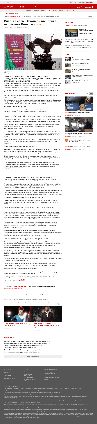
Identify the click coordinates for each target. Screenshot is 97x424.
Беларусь (23, 299)
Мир (48, 11)
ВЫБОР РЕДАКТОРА (70, 93)
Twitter (8, 372)
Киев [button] (5, 7)
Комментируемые (82, 25)
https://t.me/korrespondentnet (13, 288)
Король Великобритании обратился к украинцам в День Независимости (28, 350)
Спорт (61, 11)
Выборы (19, 299)
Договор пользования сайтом (51, 369)
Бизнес (55, 11)
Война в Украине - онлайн (52, 16)
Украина (36, 11)
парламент (45, 299)
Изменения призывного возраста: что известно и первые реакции (81, 58)
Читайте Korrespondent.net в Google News (33, 295)
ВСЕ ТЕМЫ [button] (89, 16)
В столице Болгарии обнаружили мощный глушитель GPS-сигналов (27, 341)
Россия (16, 13)
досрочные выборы (37, 299)
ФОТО (76, 2)
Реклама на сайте (28, 372)
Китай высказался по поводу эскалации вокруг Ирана (22, 352)
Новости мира (69, 22)
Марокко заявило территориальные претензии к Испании (23, 345)
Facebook (8, 369)
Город (43, 11)
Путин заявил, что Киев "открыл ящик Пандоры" (21, 347)
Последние (67, 25)
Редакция (46, 379)
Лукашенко (29, 299)
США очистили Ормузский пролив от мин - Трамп (79, 39)
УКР (8, 2)
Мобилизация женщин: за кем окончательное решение (80, 64)
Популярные (74, 25)
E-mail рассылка (10, 378)
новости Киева (41, 16)
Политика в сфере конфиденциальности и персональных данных (49, 373)
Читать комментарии (33, 356)
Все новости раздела (9, 13)
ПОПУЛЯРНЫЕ (82, 2)
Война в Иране (34, 16)
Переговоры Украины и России (29, 16)
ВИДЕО (71, 2)
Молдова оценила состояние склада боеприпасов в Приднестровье (27, 343)
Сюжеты (11, 299)
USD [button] (16, 7)
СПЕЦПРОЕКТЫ (89, 2)
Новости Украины (69, 115)
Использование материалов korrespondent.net (28, 376)
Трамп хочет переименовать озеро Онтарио (77, 45)
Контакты (26, 369)
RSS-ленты (9, 375)
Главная (28, 11)
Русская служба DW (18, 280)
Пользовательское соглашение (51, 377)
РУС (5, 2)
